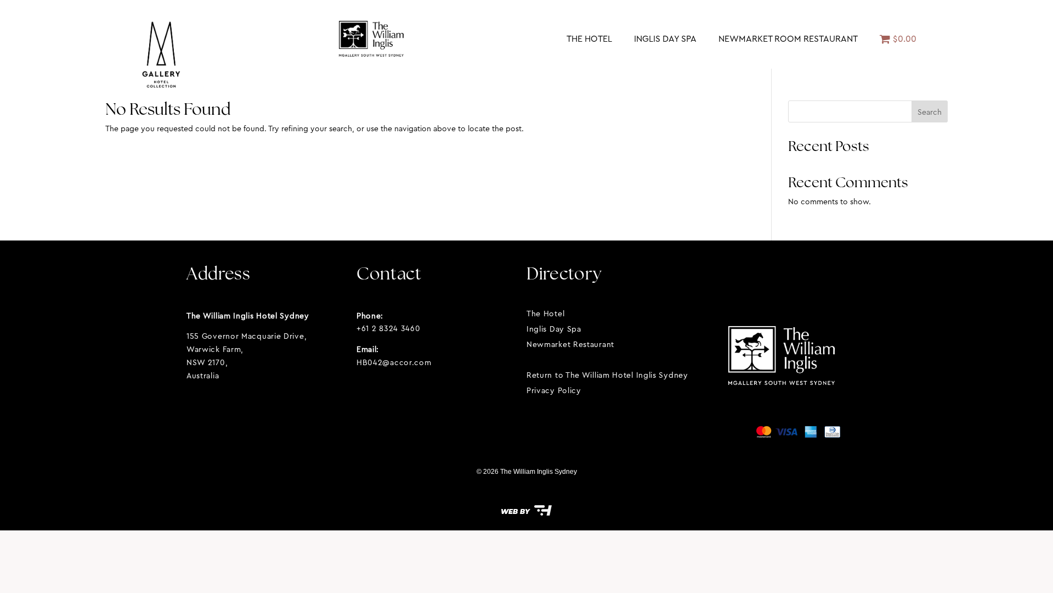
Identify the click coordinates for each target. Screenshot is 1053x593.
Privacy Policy (553, 390)
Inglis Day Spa (665, 38)
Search (930, 112)
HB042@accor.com (394, 362)
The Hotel (589, 38)
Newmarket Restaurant (570, 344)
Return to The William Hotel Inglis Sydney (607, 375)
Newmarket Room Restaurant (788, 38)
